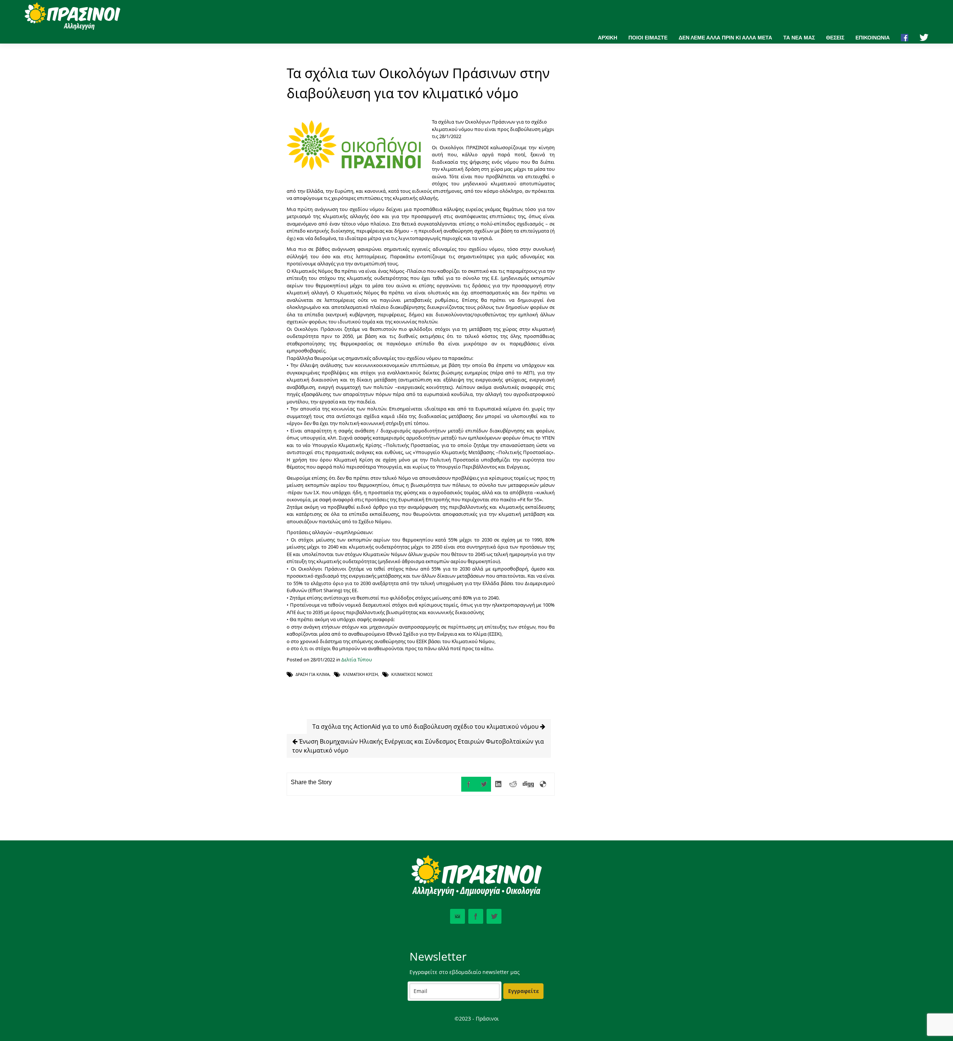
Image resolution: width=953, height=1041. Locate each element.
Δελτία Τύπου (356, 659)
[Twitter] (483, 784)
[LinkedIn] (498, 784)
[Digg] (528, 784)
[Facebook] (468, 784)
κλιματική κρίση (360, 674)
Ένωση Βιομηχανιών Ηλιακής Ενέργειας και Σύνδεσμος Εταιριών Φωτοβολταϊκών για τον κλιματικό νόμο (418, 745)
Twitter (494, 916)
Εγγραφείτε (523, 990)
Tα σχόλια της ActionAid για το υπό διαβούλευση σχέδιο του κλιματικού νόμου (426, 726)
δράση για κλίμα (312, 674)
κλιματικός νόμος (412, 674)
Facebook (475, 916)
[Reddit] (513, 784)
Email (457, 916)
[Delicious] (543, 784)
